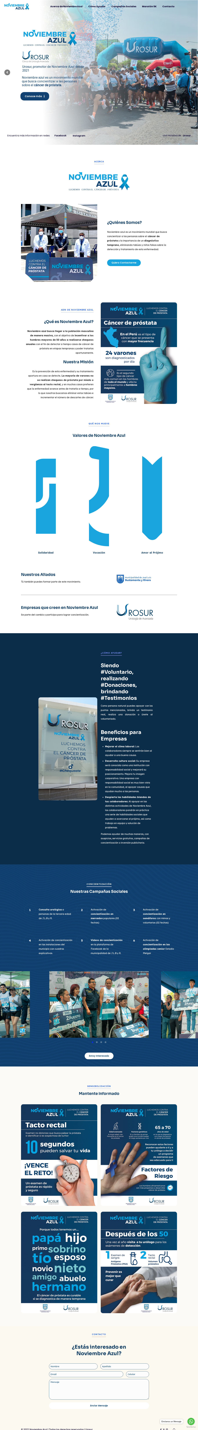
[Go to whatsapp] (191, 1421)
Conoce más (34, 93)
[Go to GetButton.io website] (191, 1427)
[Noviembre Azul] (16, 6)
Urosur (187, 135)
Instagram (79, 135)
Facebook (60, 135)
